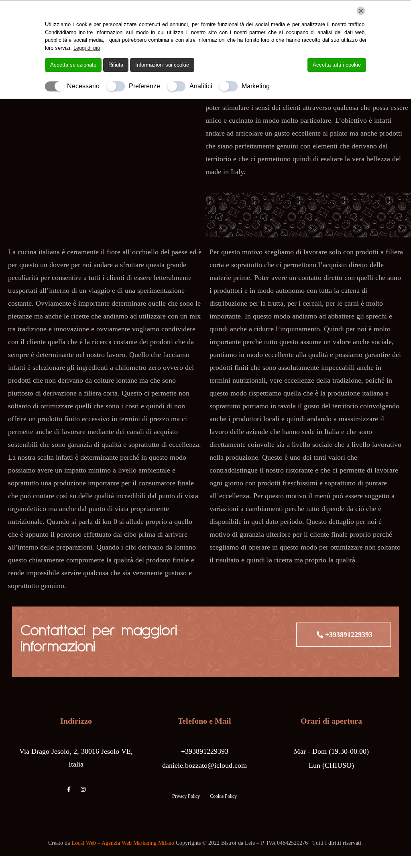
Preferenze (144, 86)
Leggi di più (86, 48)
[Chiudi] (361, 11)
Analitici (200, 86)
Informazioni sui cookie (162, 65)
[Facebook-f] (69, 789)
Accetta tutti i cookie (337, 65)
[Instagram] (83, 789)
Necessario (83, 86)
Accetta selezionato (73, 65)
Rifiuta (115, 65)
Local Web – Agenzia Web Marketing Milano (123, 843)
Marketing (256, 86)
